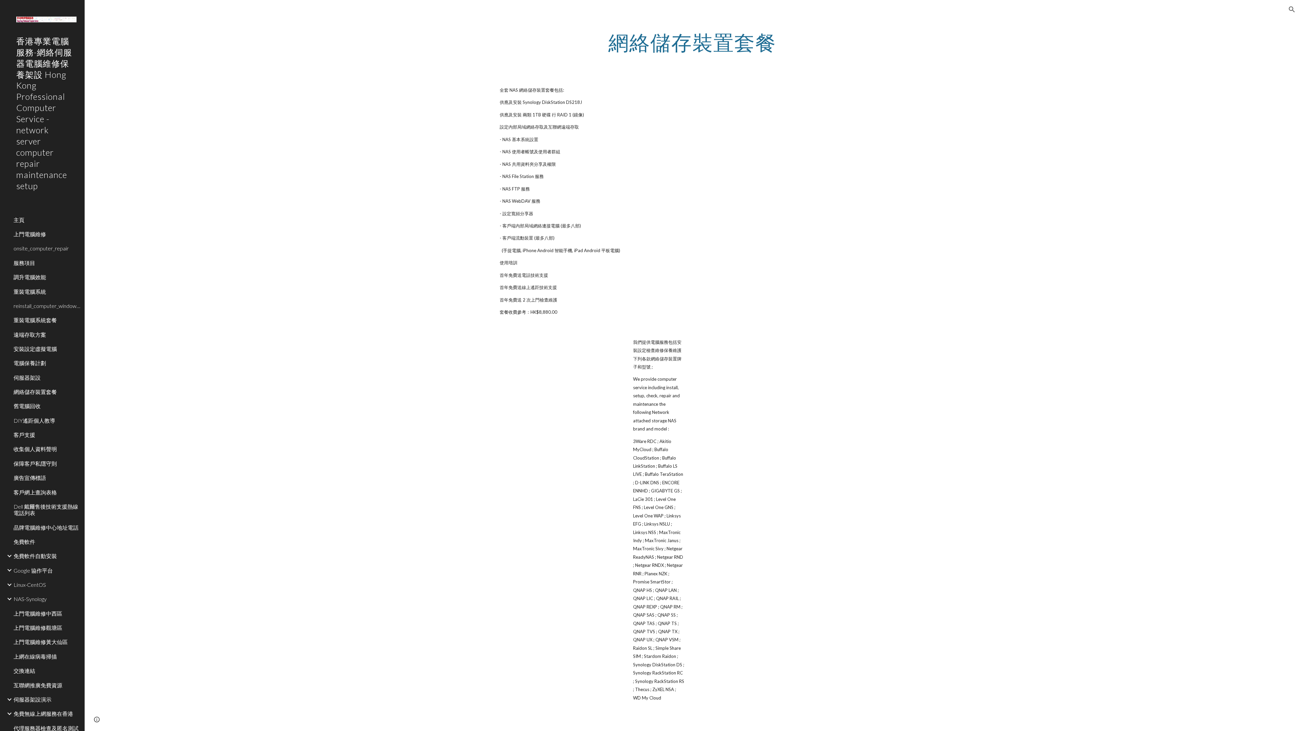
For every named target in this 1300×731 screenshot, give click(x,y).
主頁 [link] (19, 220)
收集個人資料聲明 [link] (35, 449)
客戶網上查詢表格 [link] (35, 492)
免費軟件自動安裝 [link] (35, 556)
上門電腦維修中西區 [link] (38, 613)
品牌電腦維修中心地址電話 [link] (46, 527)
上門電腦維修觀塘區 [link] (38, 627)
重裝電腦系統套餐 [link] (35, 320)
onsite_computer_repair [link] (41, 248)
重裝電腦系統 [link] (30, 291)
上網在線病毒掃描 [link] (35, 656)
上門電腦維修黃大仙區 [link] (41, 642)
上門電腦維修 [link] (30, 234)
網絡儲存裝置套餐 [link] (35, 392)
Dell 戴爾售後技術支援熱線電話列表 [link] (46, 509)
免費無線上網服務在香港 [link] (43, 713)
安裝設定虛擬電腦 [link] (35, 349)
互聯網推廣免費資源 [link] (38, 685)
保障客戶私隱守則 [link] (35, 463)
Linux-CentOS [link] (30, 584)
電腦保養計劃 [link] (30, 363)
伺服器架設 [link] (27, 377)
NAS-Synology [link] (30, 599)
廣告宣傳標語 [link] (30, 477)
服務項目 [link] (24, 263)
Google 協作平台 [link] (33, 570)
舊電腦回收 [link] (27, 406)
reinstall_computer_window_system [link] (47, 306)
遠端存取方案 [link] (30, 334)
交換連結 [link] (24, 670)
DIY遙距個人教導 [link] (34, 420)
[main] (692, 42)
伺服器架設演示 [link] (32, 699)
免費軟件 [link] (24, 541)
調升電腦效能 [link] (30, 277)
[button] (1292, 9)
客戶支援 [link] (24, 434)
